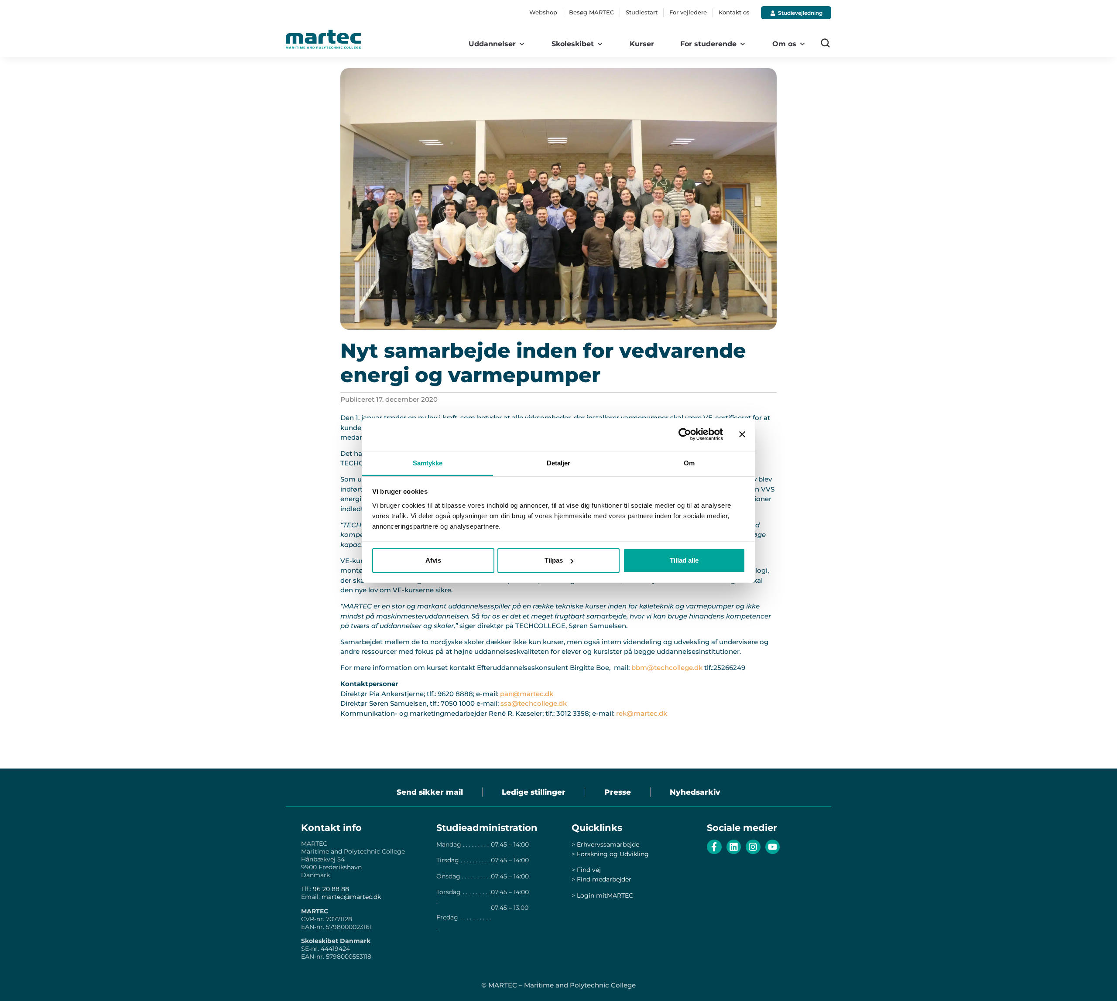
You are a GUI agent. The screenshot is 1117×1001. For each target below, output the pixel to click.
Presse (617, 792)
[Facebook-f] (714, 847)
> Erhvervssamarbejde (605, 844)
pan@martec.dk (526, 694)
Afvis (433, 560)
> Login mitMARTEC (602, 895)
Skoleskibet (573, 44)
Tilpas (554, 560)
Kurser (642, 44)
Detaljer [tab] (559, 462)
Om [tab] (689, 462)
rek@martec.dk (641, 713)
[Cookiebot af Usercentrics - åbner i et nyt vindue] (685, 434)
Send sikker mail (430, 792)
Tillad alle (684, 560)
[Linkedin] (733, 847)
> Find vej (586, 870)
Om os (784, 44)
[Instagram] (753, 847)
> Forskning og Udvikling (610, 854)
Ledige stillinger (533, 792)
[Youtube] (772, 847)
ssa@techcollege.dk (533, 703)
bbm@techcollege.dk (666, 667)
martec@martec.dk (351, 897)
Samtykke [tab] (428, 462)
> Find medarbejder (601, 879)
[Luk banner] (742, 434)
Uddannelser (492, 44)
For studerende (708, 44)
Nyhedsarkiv (695, 792)
